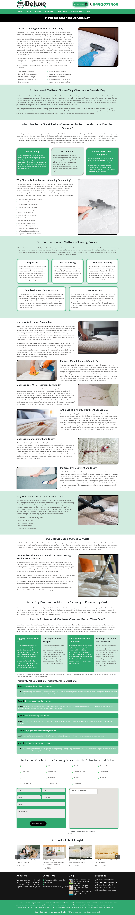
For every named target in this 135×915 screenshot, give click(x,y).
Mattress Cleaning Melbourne (106, 882)
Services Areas (48, 11)
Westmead (103, 766)
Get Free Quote (79, 4)
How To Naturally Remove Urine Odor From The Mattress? (83, 881)
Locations (38, 11)
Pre (17, 857)
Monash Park (52, 772)
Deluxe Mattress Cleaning (57, 912)
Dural (24, 777)
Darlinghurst (104, 772)
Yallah (50, 766)
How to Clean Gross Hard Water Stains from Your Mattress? (83, 893)
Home (20, 11)
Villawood (103, 777)
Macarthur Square (79, 772)
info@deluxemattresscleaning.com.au (56, 887)
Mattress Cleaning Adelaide (105, 887)
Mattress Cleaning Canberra (106, 890)
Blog (88, 11)
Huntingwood (26, 783)
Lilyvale (24, 766)
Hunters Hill (77, 783)
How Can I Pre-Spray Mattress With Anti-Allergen (81, 887)
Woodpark (77, 766)
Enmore (76, 777)
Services (28, 11)
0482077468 (48, 882)
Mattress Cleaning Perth (104, 885)
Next (118, 857)
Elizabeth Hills (52, 783)
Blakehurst (51, 777)
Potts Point (25, 772)
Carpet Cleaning (62, 11)
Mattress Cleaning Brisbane (105, 880)
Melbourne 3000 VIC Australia (54, 880)
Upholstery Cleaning (77, 11)
